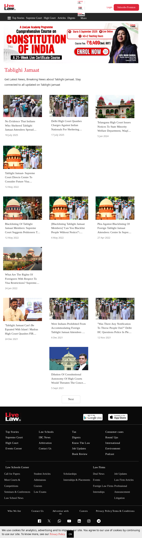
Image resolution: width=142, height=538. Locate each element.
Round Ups (111, 437)
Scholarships (70, 473)
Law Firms (99, 467)
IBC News (44, 437)
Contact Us (45, 448)
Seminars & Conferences (17, 492)
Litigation (119, 498)
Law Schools (46, 432)
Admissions (40, 480)
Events (96, 480)
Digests (71, 18)
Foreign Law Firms (103, 486)
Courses (38, 486)
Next (71, 399)
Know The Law (81, 443)
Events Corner (14, 448)
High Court (50, 18)
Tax (74, 432)
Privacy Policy (58, 534)
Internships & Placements (76, 480)
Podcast (109, 454)
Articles (62, 18)
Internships (98, 492)
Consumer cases (114, 432)
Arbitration (45, 443)
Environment (112, 448)
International (112, 443)
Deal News (98, 473)
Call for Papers (12, 473)
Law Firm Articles (123, 480)
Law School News (13, 498)
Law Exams (40, 492)
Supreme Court (34, 18)
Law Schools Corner (17, 467)
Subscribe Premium (126, 7)
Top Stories (18, 18)
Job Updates (79, 448)
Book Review (79, 454)
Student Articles (42, 473)
